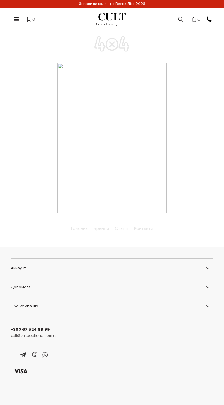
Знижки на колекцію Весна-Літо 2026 (112, 3)
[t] (24, 355)
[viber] (34, 355)
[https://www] (13, 355)
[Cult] (112, 19)
